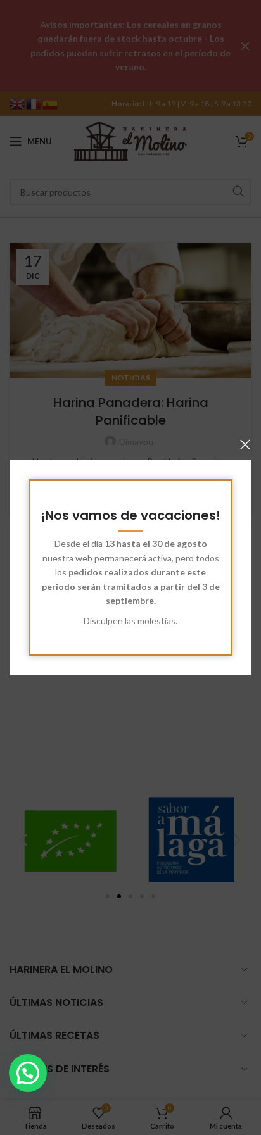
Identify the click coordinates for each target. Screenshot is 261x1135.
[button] (28, 1073)
